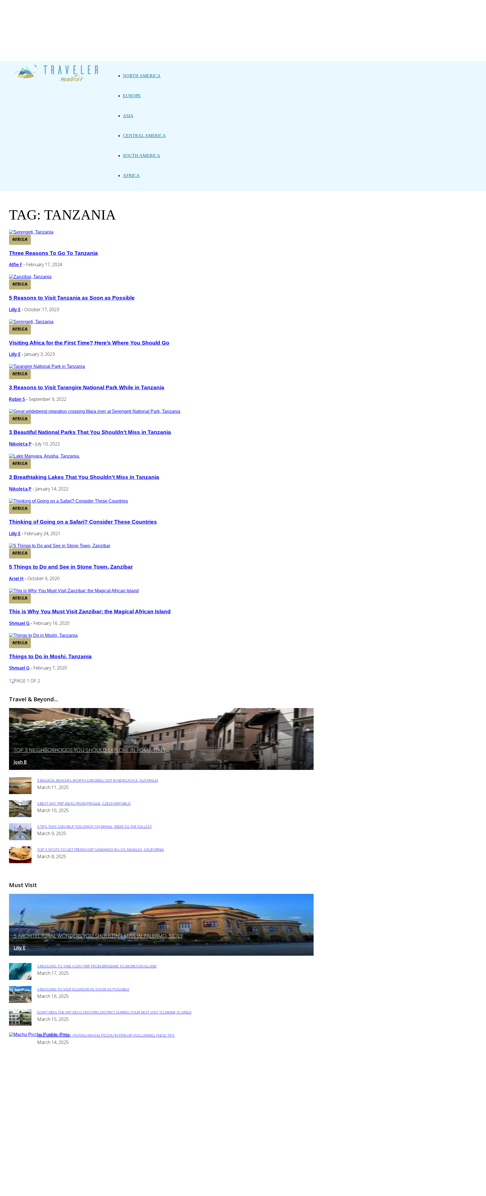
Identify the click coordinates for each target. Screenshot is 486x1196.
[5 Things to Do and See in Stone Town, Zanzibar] (59, 545)
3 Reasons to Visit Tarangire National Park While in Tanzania (86, 387)
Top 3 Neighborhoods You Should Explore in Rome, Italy (90, 750)
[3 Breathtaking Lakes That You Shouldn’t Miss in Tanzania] (44, 456)
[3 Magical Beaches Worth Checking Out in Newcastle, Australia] (20, 792)
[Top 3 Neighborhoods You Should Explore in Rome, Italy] (161, 768)
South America (141, 155)
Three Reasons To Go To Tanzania (53, 253)
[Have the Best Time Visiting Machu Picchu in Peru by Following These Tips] (39, 1034)
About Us (154, 1071)
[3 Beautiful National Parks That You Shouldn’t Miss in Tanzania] (94, 411)
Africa (131, 175)
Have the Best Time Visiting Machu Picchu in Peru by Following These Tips (106, 1035)
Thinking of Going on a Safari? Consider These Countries (83, 522)
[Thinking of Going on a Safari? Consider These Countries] (68, 501)
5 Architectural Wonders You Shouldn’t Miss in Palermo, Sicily (98, 935)
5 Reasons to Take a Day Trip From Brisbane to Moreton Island (97, 966)
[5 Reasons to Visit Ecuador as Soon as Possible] (20, 1001)
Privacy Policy (187, 1071)
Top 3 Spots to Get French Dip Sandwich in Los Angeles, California (100, 849)
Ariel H (16, 578)
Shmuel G (19, 623)
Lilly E (15, 309)
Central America (144, 135)
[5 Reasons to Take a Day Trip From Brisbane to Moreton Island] (20, 978)
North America (142, 75)
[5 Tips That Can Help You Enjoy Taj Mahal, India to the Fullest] (20, 838)
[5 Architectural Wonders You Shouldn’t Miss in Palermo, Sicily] (161, 954)
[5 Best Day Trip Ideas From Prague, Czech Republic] (20, 815)
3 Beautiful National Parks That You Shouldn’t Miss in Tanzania (90, 432)
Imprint (219, 1071)
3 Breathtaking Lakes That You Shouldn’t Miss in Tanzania (84, 477)
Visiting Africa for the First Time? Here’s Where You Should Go (89, 343)
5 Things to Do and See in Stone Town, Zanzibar (71, 567)
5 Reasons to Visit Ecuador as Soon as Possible (83, 989)
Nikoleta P (20, 444)
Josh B (20, 762)
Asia (128, 115)
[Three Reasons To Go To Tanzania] (31, 232)
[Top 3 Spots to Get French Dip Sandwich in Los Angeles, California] (20, 861)
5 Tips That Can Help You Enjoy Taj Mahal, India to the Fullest (94, 826)
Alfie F (15, 264)
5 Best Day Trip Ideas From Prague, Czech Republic (84, 803)
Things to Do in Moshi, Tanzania (50, 656)
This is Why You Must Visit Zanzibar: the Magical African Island (90, 611)
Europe (132, 95)
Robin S (17, 399)
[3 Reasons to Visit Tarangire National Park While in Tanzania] (47, 366)
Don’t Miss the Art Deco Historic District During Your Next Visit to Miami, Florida (114, 1012)
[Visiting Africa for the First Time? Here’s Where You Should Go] (31, 321)
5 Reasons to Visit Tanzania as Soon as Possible (72, 298)
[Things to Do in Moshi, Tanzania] (43, 635)
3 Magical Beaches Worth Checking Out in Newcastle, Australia (97, 780)
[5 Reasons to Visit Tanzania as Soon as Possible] (30, 276)
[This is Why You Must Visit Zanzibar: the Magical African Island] (74, 590)
